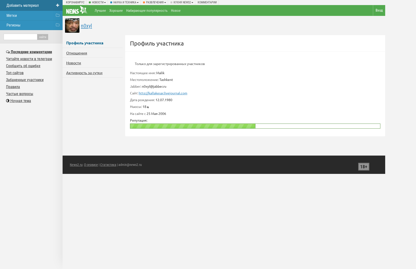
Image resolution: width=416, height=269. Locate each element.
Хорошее (116, 10)
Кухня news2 (182, 2)
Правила (13, 87)
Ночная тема (20, 100)
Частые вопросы (19, 94)
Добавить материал (22, 5)
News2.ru (76, 165)
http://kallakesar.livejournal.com (163, 93)
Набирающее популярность (147, 10)
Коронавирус (75, 2)
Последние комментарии (31, 52)
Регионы (13, 25)
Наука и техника (124, 2)
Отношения (76, 52)
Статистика (108, 165)
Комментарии (207, 2)
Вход (379, 10)
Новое (176, 10)
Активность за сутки (84, 72)
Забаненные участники (25, 80)
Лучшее (100, 10)
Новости (98, 2)
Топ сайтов (15, 73)
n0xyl (86, 26)
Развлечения (155, 2)
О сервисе (91, 165)
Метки (11, 15)
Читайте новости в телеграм (29, 59)
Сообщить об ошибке (23, 66)
